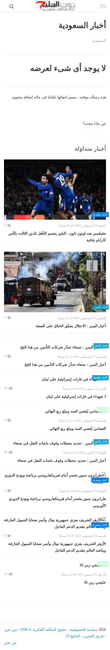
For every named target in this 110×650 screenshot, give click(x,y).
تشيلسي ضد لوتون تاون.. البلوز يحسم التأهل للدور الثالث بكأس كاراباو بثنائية (57, 236)
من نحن (11, 630)
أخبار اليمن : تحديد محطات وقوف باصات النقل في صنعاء (61, 461)
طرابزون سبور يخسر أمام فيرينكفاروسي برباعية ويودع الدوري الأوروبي (57, 502)
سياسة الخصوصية (83, 630)
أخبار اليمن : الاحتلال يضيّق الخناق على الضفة (71, 326)
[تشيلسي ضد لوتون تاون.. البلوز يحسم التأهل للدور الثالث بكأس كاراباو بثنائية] (55, 189)
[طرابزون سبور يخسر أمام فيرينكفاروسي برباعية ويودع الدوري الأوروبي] (55, 478)
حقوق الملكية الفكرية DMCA (43, 630)
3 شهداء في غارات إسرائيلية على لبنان (76, 397)
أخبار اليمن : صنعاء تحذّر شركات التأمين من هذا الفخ (65, 365)
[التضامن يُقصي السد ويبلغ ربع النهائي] (55, 411)
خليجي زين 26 (95, 582)
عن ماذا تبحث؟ (94, 124)
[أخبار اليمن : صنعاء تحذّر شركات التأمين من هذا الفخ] (55, 347)
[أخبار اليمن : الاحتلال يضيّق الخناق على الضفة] (55, 282)
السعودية (99, 41)
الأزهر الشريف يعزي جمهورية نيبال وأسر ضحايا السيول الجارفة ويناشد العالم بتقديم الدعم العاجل (57, 547)
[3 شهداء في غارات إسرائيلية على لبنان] (55, 379)
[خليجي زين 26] (55, 565)
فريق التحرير (93, 636)
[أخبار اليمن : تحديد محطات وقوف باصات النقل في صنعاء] (55, 443)
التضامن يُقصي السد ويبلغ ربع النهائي (77, 429)
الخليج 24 (73, 636)
